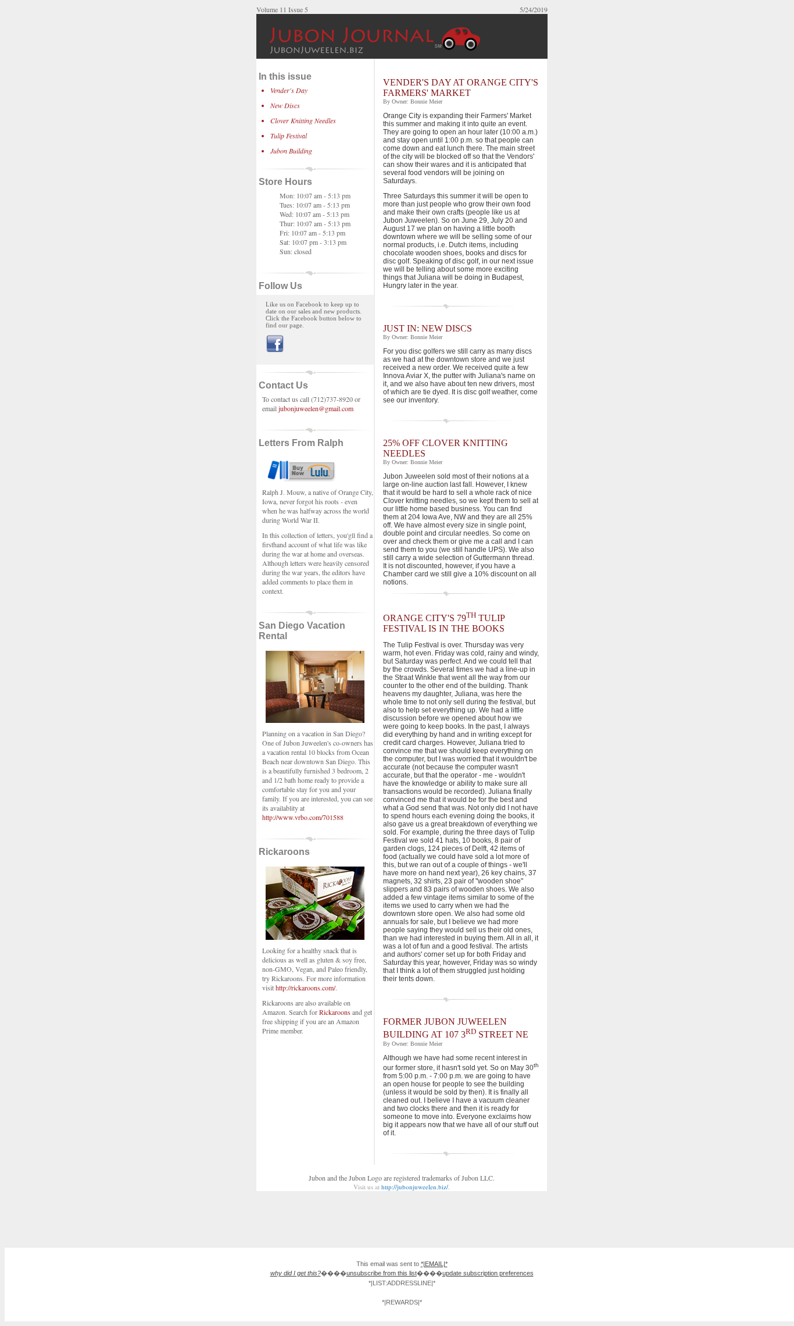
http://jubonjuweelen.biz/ (414, 1186)
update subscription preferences (488, 1273)
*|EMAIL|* (434, 1263)
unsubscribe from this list (381, 1273)
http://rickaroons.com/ (305, 987)
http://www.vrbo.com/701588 (303, 817)
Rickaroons (334, 1012)
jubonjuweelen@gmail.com (315, 408)
